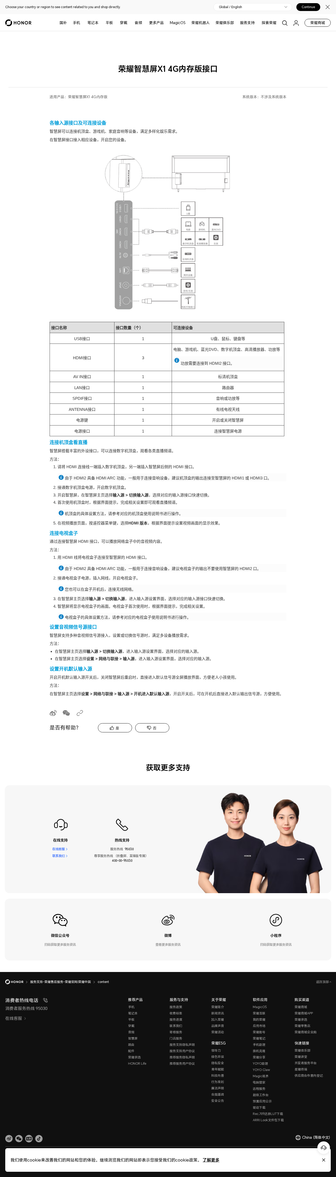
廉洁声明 (217, 1088)
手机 (76, 22)
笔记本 (92, 22)
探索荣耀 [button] (269, 22)
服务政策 (176, 1007)
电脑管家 (259, 1082)
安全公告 (217, 1101)
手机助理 (259, 1045)
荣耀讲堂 (301, 1057)
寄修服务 (176, 1032)
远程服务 (259, 1089)
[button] (19, 1139)
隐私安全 (217, 1063)
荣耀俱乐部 (225, 22)
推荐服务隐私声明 (182, 1057)
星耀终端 (301, 1069)
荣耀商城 (317, 22)
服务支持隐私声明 (182, 1045)
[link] (9, 1139)
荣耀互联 (259, 1013)
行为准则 (217, 1082)
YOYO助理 (260, 1063)
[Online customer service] (323, 1147)
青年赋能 (217, 1069)
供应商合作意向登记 (309, 1075)
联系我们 (58, 856)
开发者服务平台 (306, 1063)
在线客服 (58, 849)
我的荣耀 (259, 1019)
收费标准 (176, 1013)
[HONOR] (17, 982)
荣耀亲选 (134, 1057)
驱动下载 (259, 1107)
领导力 (216, 1050)
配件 (131, 1051)
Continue (308, 7)
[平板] (115, 23)
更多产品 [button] (156, 22)
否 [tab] (154, 728)
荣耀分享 (259, 1057)
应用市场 (259, 1026)
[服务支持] (257, 23)
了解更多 (211, 1159)
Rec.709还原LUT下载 (268, 1114)
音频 (138, 22)
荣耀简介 (217, 1007)
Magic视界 (261, 1076)
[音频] (144, 23)
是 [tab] (117, 728)
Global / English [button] (230, 7)
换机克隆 (259, 1051)
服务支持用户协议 (182, 1051)
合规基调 (217, 1094)
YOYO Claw (261, 1070)
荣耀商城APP (304, 1013)
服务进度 (176, 1019)
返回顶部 (322, 982)
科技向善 (217, 1075)
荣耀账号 (259, 1032)
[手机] (82, 23)
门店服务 (176, 1038)
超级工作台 (261, 1095)
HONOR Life (137, 1063)
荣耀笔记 (259, 1038)
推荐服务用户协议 (182, 1063)
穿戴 (123, 22)
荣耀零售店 (302, 1026)
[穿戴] (129, 23)
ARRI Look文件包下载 (268, 1120)
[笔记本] (100, 23)
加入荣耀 (217, 1019)
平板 (109, 22)
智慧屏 (133, 1038)
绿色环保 (217, 1057)
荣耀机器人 (200, 22)
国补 (63, 22)
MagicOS (178, 22)
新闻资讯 (217, 1013)
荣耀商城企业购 (306, 1032)
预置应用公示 (262, 1101)
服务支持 (247, 22)
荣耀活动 (217, 1032)
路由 (131, 1045)
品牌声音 (217, 1026)
